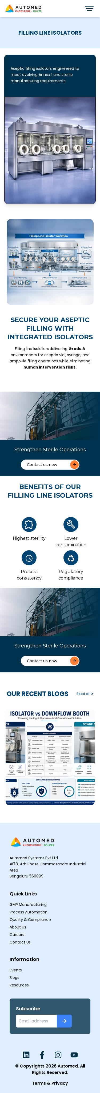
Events (16, 970)
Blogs (14, 977)
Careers (17, 934)
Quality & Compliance (30, 919)
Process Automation (28, 912)
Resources (19, 985)
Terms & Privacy (50, 1083)
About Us (18, 927)
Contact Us (20, 942)
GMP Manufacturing (28, 904)
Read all (83, 694)
